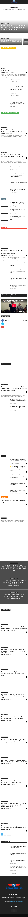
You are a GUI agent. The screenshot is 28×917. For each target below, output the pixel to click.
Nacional (3, 68)
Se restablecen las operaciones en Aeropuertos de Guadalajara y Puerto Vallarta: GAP (17, 189)
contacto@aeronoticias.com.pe (17, 901)
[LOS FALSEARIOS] (5, 96)
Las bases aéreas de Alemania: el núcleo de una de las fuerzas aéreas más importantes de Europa (13, 782)
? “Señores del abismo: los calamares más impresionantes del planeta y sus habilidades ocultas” (17, 476)
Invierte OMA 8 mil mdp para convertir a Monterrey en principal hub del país (13, 130)
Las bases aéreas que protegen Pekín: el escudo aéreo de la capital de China (13, 740)
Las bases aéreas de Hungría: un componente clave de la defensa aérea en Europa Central (13, 827)
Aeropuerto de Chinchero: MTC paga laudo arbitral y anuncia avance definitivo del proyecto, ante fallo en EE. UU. (18, 88)
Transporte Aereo (5, 23)
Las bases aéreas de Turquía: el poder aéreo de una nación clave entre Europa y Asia (18, 278)
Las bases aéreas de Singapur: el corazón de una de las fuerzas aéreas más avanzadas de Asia (13, 805)
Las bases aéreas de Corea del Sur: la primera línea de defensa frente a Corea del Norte (18, 211)
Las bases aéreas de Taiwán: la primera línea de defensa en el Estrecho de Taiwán (14, 761)
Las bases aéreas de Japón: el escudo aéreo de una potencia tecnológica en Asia (17, 218)
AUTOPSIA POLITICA (7, 70)
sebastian (3, 255)
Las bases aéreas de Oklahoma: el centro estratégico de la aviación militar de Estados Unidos (18, 285)
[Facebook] (12, 910)
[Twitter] (15, 910)
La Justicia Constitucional (15, 79)
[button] (2, 2)
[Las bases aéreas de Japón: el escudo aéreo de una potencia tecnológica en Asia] (5, 218)
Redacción (3, 72)
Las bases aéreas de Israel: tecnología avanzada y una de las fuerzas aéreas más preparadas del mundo (18, 204)
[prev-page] (2, 109)
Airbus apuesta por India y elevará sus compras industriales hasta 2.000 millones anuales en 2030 (17, 175)
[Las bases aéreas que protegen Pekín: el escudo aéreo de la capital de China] (14, 731)
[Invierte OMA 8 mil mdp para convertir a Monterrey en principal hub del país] (14, 121)
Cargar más (13, 873)
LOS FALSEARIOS (13, 93)
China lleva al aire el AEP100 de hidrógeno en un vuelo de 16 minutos (12, 155)
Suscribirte (24, 327)
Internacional (4, 127)
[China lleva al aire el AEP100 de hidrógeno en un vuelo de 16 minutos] (14, 146)
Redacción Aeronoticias (5, 504)
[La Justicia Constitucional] (5, 81)
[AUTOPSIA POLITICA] (14, 59)
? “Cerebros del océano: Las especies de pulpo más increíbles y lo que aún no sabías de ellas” (18, 483)
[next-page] (4, 109)
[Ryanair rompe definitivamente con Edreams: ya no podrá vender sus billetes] (5, 183)
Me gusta (25, 320)
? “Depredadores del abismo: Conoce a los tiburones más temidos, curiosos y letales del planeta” (18, 490)
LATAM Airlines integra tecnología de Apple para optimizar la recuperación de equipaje (18, 460)
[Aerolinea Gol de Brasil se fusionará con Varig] (14, 512)
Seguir (25, 323)
